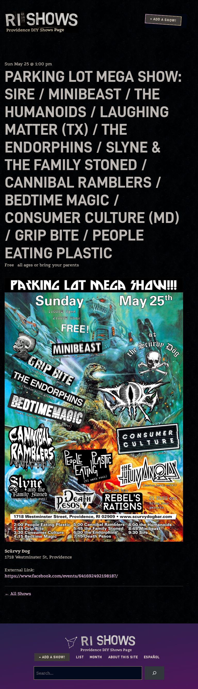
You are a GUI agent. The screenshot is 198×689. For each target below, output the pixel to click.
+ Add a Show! (163, 19)
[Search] (154, 673)
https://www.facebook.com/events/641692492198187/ (61, 575)
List (80, 657)
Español (152, 657)
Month (96, 657)
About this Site (123, 657)
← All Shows (18, 593)
